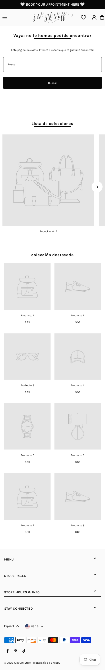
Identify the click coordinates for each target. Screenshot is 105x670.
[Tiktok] (23, 651)
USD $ (35, 626)
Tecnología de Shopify (46, 662)
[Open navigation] (15, 17)
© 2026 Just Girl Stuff (17, 662)
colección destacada (52, 255)
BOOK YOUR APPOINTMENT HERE (52, 4)
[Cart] (102, 17)
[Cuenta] (94, 17)
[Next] (97, 186)
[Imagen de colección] (48, 180)
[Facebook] (8, 651)
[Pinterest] (15, 651)
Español (9, 626)
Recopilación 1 (48, 231)
